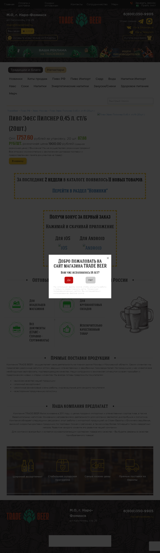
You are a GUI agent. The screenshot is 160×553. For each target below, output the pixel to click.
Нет (90, 280)
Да (68, 280)
